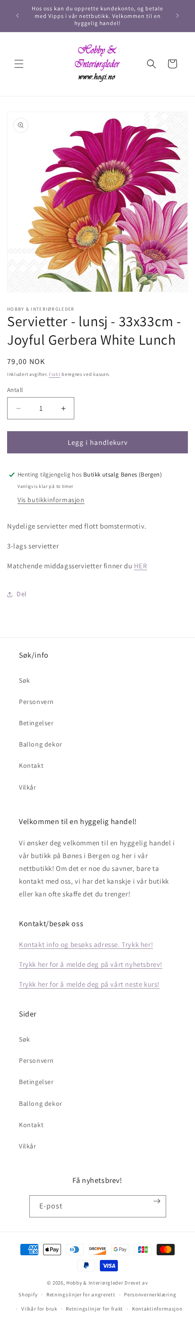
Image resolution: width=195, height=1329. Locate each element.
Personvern (36, 701)
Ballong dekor (40, 744)
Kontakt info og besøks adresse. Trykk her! (86, 944)
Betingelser (36, 723)
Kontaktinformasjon (157, 1308)
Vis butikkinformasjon (51, 499)
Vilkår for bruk (39, 1308)
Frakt (55, 374)
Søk (24, 680)
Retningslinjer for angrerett (80, 1294)
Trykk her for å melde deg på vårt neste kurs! (89, 984)
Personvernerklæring (150, 1294)
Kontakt (31, 765)
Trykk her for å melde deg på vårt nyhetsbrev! (90, 964)
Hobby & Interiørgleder (94, 1282)
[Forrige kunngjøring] (17, 15)
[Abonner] (156, 1201)
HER (140, 565)
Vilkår (27, 787)
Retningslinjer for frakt (94, 1308)
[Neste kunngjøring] (177, 15)
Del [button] (22, 594)
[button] (19, 63)
